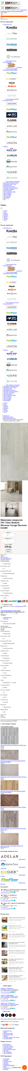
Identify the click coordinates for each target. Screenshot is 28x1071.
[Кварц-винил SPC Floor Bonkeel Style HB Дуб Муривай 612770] (10, 844)
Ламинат (5, 146)
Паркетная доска (7, 24)
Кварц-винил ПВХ (8, 1033)
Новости (5, 213)
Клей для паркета (7, 190)
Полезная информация (9, 1065)
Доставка (5, 218)
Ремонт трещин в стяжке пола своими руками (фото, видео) (16, 943)
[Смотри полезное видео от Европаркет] (10, 1016)
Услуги (5, 219)
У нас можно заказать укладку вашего (10, 610)
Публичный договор (8, 1067)
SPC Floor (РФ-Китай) (6, 558)
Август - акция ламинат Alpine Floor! (16, 934)
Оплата (5, 217)
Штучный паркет (7, 62)
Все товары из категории (12, 99)
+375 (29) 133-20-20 (5, 908)
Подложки (6, 1050)
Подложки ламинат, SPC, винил (11, 1037)
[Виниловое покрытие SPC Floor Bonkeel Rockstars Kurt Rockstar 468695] (10, 759)
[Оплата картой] (6, 1025)
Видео (5, 1066)
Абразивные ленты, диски (9, 184)
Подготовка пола (7, 185)
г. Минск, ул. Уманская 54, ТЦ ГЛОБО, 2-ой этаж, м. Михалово (9, 989)
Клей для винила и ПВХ (9, 191)
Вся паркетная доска (11, 60)
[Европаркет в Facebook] (2, 1016)
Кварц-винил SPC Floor (9, 418)
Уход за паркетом (7, 1053)
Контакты (5, 216)
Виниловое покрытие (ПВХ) (10, 70)
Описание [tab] (5, 618)
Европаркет (6, 415)
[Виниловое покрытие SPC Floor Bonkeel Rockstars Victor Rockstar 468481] (10, 789)
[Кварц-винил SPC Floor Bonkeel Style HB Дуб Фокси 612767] (10, 775)
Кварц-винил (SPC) (8, 100)
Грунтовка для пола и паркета (10, 188)
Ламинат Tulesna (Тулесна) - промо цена (17, 917)
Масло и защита (7, 194)
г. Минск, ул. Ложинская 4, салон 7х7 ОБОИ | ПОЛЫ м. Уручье (9, 995)
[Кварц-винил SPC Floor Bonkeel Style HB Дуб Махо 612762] (10, 806)
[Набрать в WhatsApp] (25, 606)
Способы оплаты (7, 1061)
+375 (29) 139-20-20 (5, 900)
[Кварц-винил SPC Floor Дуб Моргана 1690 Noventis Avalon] (10, 744)
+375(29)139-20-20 (18, 606)
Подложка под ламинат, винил (11, 182)
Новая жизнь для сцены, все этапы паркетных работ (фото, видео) (16, 968)
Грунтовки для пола (8, 1046)
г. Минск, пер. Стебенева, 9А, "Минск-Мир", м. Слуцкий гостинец (10, 1004)
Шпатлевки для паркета (9, 186)
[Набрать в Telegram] (1, 608)
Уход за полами (7, 195)
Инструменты (6, 197)
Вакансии (5, 1069)
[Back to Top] (1, 983)
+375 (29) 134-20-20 (5, 892)
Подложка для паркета (9, 189)
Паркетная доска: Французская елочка (17, 950)
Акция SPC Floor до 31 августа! (15, 925)
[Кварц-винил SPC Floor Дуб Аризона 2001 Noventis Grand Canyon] (10, 827)
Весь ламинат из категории (13, 181)
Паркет (5, 1032)
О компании (6, 1058)
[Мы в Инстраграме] (14, 1016)
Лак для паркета (7, 193)
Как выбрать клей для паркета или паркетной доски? (16, 959)
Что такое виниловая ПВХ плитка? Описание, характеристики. (16, 976)
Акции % (5, 214)
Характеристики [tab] (7, 617)
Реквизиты (6, 1064)
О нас (4, 212)
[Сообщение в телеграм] (14, 992)
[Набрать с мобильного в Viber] (24, 606)
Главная (5, 210)
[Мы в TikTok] (6, 1016)
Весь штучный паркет (11, 68)
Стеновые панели (7, 1038)
